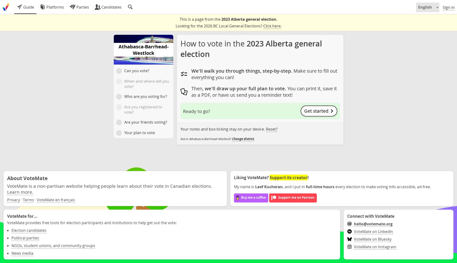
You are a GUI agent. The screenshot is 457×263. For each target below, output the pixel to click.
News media (22, 253)
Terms (28, 199)
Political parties (25, 238)
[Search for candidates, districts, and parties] (130, 7)
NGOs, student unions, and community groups (53, 245)
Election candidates (28, 230)
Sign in (449, 7)
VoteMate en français (56, 199)
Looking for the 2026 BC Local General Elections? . (229, 26)
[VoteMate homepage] (6, 7)
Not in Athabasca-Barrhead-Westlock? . (217, 139)
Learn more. (20, 192)
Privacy (13, 199)
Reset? (272, 129)
